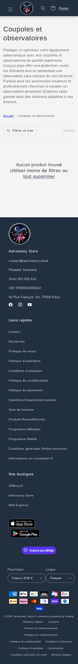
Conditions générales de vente (29, 654)
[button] (13, 9)
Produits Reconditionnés (27, 419)
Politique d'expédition (25, 361)
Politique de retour (22, 351)
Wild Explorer (19, 505)
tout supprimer (39, 176)
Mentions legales (33, 621)
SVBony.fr (16, 485)
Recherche (17, 341)
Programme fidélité (23, 439)
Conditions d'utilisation (25, 371)
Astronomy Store (21, 495)
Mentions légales (61, 654)
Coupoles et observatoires (37, 115)
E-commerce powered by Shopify (54, 616)
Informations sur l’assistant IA (31, 458)
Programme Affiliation (25, 429)
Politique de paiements (26, 390)
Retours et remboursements (41, 628)
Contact (14, 332)
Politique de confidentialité (28, 380)
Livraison (53, 621)
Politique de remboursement (41, 635)
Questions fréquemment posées (32, 400)
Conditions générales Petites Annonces (38, 448)
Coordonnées (56, 648)
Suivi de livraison (21, 409)
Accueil (8, 115)
